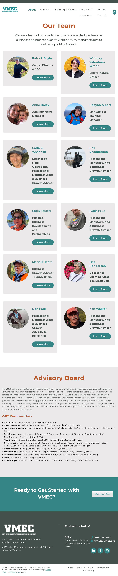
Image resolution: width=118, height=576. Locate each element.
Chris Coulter (42, 211)
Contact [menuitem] (101, 15)
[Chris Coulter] (18, 220)
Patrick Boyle (42, 58)
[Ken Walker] (75, 318)
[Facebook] (100, 551)
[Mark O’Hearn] (18, 271)
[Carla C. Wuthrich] (18, 157)
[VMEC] (10, 9)
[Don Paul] (18, 318)
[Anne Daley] (18, 114)
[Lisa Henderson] (75, 271)
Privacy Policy (88, 570)
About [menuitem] (32, 9)
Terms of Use (103, 567)
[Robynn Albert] (75, 114)
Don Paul (39, 309)
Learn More (43, 77)
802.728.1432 (102, 537)
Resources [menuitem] (86, 15)
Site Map (81, 567)
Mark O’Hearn (42, 262)
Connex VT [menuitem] (86, 9)
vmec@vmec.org (104, 541)
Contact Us (102, 494)
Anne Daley (40, 105)
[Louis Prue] (75, 220)
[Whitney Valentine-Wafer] (75, 67)
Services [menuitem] (45, 9)
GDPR (90, 567)
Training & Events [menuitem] (65, 9)
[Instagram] (107, 551)
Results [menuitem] (101, 9)
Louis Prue (97, 211)
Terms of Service (15, 572)
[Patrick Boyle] (18, 67)
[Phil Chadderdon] (75, 157)
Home (70, 567)
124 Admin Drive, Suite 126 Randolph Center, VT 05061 (77, 543)
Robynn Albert (100, 105)
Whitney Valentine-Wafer (97, 62)
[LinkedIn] (93, 551)
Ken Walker (98, 309)
